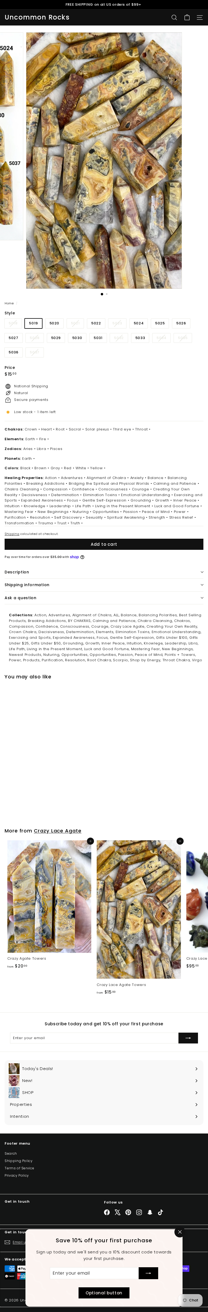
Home (10, 303)
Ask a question (21, 598)
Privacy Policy (17, 1175)
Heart (46, 429)
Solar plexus (97, 429)
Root (60, 429)
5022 (96, 323)
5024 (139, 323)
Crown (31, 429)
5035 (185, 339)
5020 (55, 323)
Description (17, 572)
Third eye (122, 429)
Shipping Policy (19, 1160)
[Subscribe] (148, 1273)
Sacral (75, 429)
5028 (37, 339)
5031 (98, 337)
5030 (77, 337)
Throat (141, 429)
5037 (37, 353)
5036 (13, 352)
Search (11, 1153)
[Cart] (187, 17)
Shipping (12, 534)
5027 (13, 337)
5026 (181, 323)
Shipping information (27, 585)
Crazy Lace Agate (58, 830)
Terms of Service (19, 1168)
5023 (119, 324)
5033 (140, 337)
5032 (121, 339)
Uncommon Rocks (37, 17)
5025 (160, 323)
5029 (56, 337)
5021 (77, 324)
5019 (33, 323)
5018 (15, 324)
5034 (164, 339)
